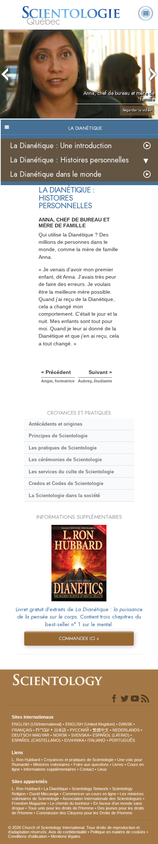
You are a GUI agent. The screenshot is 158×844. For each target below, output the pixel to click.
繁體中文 (101, 730)
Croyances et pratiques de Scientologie (79, 759)
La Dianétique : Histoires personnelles (69, 160)
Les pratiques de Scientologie (63, 448)
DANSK (125, 724)
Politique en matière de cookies (118, 832)
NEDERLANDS (126, 730)
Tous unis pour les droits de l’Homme (61, 808)
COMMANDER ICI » (79, 638)
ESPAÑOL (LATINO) (111, 735)
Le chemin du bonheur (70, 803)
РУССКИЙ (79, 730)
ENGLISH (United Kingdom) (90, 724)
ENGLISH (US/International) (37, 724)
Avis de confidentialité (68, 832)
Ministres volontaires (51, 764)
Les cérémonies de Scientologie (65, 459)
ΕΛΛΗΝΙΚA (74, 740)
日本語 (60, 730)
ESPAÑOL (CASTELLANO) (36, 740)
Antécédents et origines (55, 424)
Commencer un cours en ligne (89, 794)
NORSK (60, 735)
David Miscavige (44, 794)
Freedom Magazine (29, 803)
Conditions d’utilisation (27, 836)
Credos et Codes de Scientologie (66, 483)
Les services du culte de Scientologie (71, 471)
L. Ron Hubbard (26, 759)
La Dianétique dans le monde (55, 174)
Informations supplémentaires (50, 769)
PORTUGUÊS (122, 740)
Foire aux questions (91, 764)
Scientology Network (90, 788)
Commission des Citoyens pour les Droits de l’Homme (84, 813)
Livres (117, 764)
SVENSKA (80, 735)
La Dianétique (56, 788)
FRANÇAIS (22, 730)
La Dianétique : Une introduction (61, 145)
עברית (42, 730)
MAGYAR (40, 735)
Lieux (102, 769)
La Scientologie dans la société (64, 495)
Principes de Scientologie (58, 435)
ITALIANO (96, 740)
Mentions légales (65, 836)
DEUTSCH (21, 735)
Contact (87, 769)
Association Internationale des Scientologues (102, 798)
